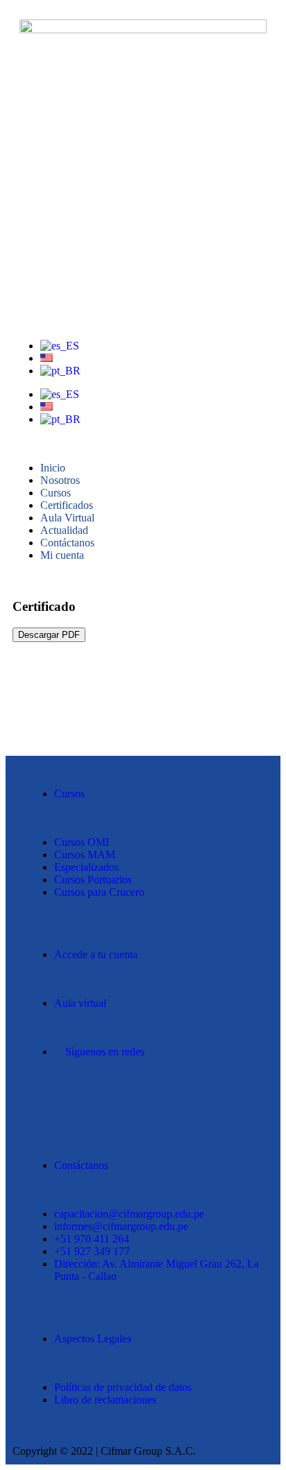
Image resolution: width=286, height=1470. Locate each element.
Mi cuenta (62, 555)
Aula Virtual (67, 518)
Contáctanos (67, 542)
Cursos (55, 493)
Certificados (66, 505)
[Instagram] (81, 1100)
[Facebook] (43, 1100)
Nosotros (60, 480)
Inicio (52, 468)
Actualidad (64, 530)
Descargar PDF (49, 635)
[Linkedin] (118, 1100)
